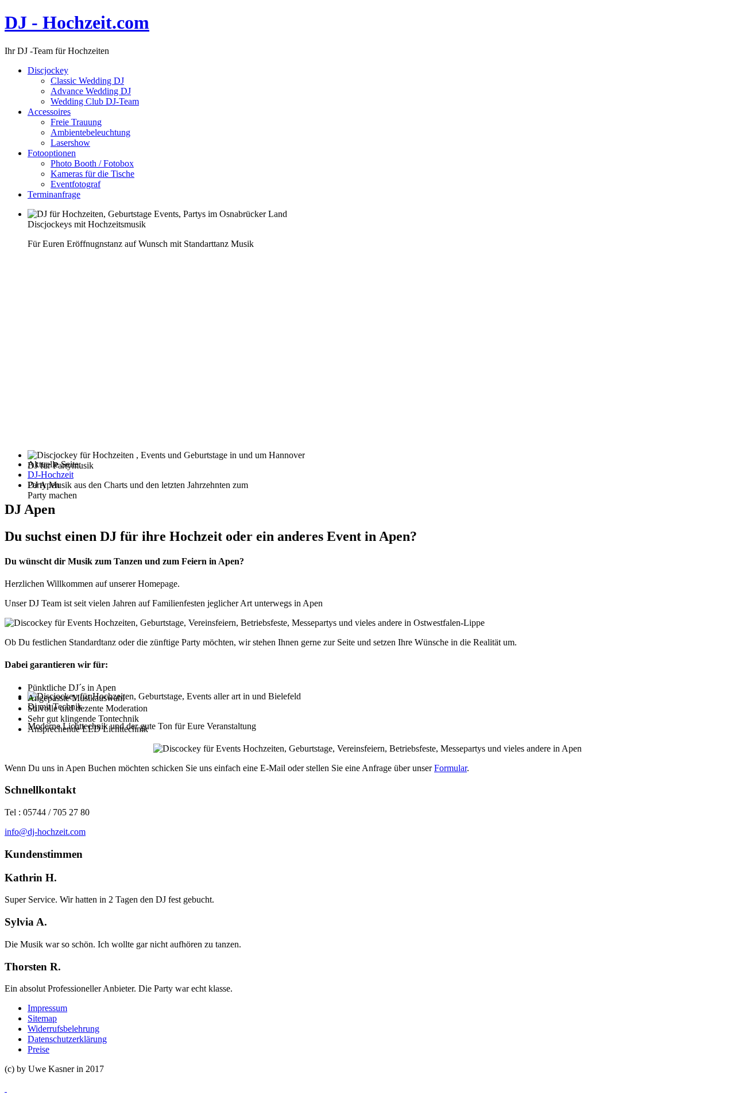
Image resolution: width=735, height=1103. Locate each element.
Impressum (47, 1008)
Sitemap (42, 1018)
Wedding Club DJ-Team (95, 101)
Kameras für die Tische (92, 174)
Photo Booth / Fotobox (92, 163)
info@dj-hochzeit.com (45, 832)
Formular (450, 768)
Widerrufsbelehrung (63, 1029)
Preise (38, 1049)
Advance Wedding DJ (91, 91)
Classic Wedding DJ (87, 81)
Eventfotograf (75, 184)
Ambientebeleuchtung (90, 132)
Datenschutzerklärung (67, 1039)
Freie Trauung (76, 122)
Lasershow (70, 143)
